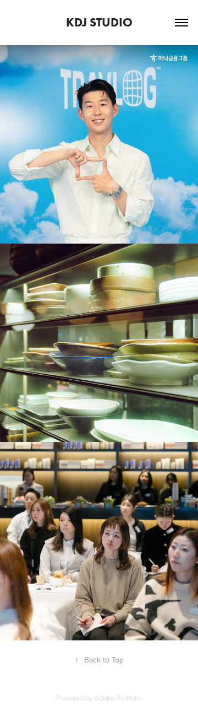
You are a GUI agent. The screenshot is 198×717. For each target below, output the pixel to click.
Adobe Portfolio (118, 698)
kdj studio (99, 22)
